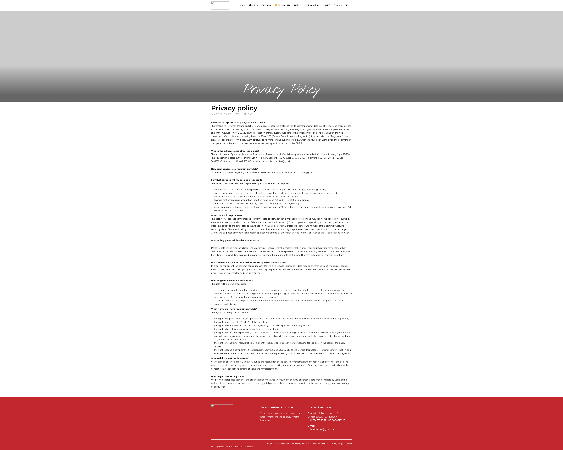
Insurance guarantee (300, 444)
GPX (327, 5)
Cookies (348, 444)
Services (266, 5)
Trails (296, 5)
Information (312, 5)
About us (253, 5)
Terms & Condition (320, 444)
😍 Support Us (282, 5)
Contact (338, 5)
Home (241, 5)
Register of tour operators (278, 444)
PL (347, 5)
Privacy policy (336, 444)
